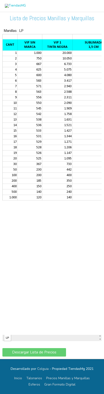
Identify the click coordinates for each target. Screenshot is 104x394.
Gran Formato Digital (59, 384)
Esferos (34, 384)
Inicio (18, 378)
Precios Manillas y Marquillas (68, 378)
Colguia (43, 368)
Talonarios (34, 378)
